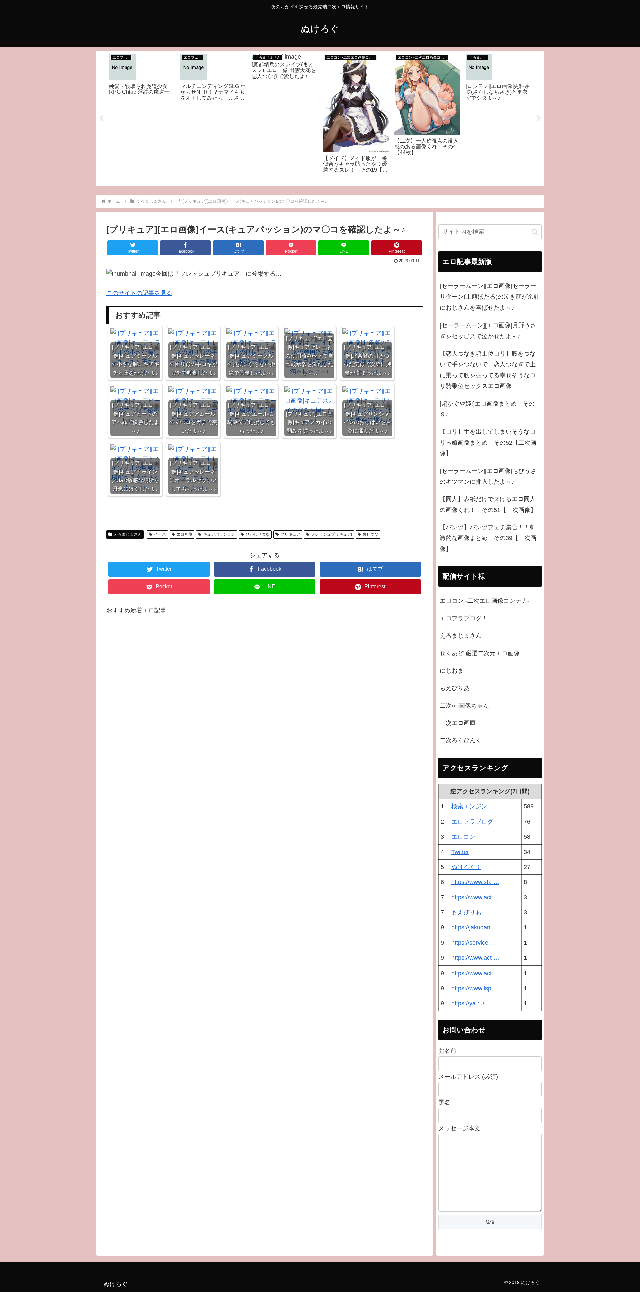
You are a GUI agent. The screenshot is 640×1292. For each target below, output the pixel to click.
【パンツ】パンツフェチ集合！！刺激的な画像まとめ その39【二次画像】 (488, 538)
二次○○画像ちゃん (464, 705)
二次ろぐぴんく (461, 740)
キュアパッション (219, 534)
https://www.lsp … (475, 988)
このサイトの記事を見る (139, 293)
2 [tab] (300, 190)
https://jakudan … (474, 927)
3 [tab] (310, 190)
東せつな (370, 534)
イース (160, 534)
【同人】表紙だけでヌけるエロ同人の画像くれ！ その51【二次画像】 (488, 504)
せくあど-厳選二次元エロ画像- (481, 653)
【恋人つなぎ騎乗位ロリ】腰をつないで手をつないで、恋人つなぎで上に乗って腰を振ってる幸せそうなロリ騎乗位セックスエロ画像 (488, 369)
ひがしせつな (258, 534)
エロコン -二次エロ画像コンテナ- (484, 600)
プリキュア (290, 534)
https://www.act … (475, 897)
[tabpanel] (142, 117)
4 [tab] (320, 190)
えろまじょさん (128, 534)
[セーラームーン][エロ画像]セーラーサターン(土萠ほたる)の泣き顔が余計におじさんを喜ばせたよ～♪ (490, 297)
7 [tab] (350, 190)
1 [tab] (290, 190)
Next (538, 118)
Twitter (460, 852)
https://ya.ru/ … (471, 1003)
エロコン (463, 836)
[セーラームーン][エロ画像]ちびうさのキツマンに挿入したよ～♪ (488, 476)
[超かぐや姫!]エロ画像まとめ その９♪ (487, 409)
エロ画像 (184, 534)
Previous (101, 118)
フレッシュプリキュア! (331, 534)
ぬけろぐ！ (466, 867)
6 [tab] (340, 190)
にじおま (452, 670)
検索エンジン (469, 806)
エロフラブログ (472, 821)
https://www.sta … (475, 882)
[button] (535, 232)
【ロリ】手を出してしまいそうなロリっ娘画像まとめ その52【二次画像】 (488, 442)
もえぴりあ (455, 688)
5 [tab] (330, 190)
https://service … (473, 942)
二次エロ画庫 (458, 723)
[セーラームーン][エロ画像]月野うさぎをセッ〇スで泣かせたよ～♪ (488, 330)
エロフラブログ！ (464, 618)
